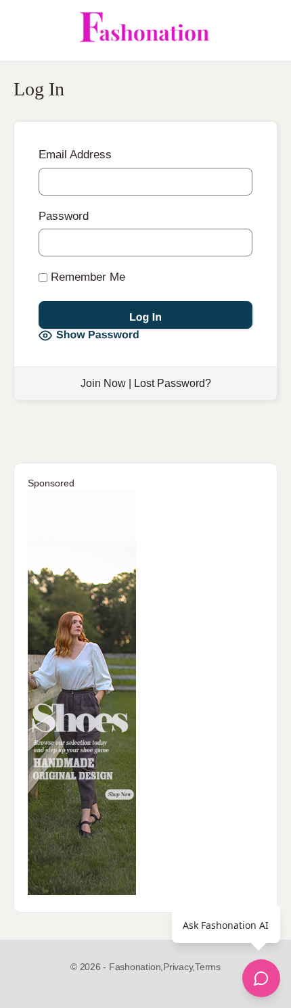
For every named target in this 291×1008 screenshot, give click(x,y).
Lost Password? (172, 383)
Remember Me (86, 277)
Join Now (103, 383)
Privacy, (179, 966)
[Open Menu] (22, 30)
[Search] (266, 30)
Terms (208, 966)
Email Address (75, 154)
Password (64, 216)
